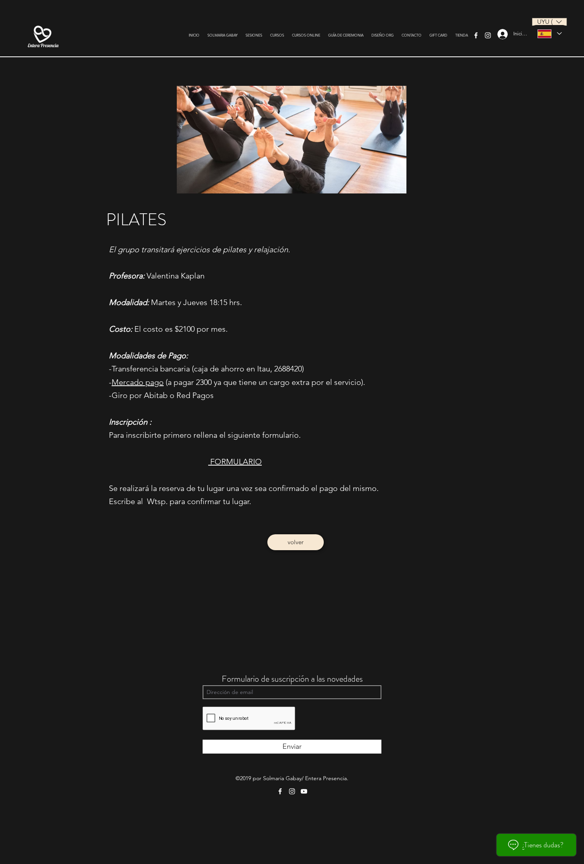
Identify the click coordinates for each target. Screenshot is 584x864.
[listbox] (549, 22)
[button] (549, 22)
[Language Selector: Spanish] (549, 33)
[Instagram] (488, 35)
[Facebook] (476, 35)
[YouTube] (304, 791)
